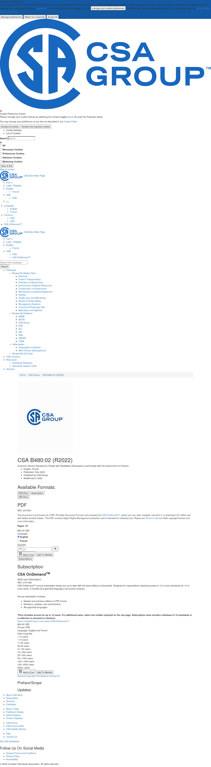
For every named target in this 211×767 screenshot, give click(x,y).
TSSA (21, 341)
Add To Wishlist (44, 554)
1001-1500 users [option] (25, 661)
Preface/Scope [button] (29, 683)
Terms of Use (152, 518)
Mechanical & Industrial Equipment (35, 291)
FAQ (8, 733)
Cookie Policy (70, 121)
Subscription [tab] (37, 493)
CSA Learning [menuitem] (13, 356)
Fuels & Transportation (30, 279)
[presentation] (1, 111)
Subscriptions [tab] (25, 558)
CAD (14, 197)
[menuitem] (115, 276)
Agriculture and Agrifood (30, 310)
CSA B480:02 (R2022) (53, 374)
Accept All (41, 8)
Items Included (24, 621)
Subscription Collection (30, 347)
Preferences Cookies (13, 153)
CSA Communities (15, 725)
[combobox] (13, 262)
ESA (21, 325)
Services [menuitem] (10, 369)
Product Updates (14, 718)
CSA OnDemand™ (13, 224)
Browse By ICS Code (22, 353)
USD (8, 194)
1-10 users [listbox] (22, 636)
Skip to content (7, 169)
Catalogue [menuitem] (11, 269)
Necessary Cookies (13, 149)
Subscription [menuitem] (18, 344)
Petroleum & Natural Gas (31, 282)
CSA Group (24, 322)
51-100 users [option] (23, 649)
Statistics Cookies (12, 157)
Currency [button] (8, 214)
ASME (22, 316)
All (4, 145)
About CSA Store (14, 694)
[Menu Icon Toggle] (7, 201)
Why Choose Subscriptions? (32, 350)
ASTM (22, 319)
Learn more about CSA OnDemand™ (50, 621)
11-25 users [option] (23, 642)
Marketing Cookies (12, 161)
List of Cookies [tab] (13, 133)
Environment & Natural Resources (35, 285)
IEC (20, 328)
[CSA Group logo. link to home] (105, 63)
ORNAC (22, 338)
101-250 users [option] (24, 652)
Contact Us (54, 675)
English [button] (9, 188)
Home (23, 374)
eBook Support (13, 715)
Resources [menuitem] (11, 359)
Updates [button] (24, 690)
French (15, 191)
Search (3, 138)
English (13, 208)
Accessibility (12, 759)
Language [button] (9, 205)
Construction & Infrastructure (33, 288)
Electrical (23, 276)
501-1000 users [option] (25, 658)
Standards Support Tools (24, 365)
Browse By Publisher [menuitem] (22, 313)
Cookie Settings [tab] (13, 130)
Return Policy (12, 708)
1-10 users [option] (22, 639)
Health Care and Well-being (32, 297)
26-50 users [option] (23, 645)
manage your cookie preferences (108, 8)
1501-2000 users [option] (25, 664)
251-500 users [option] (24, 655)
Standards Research (22, 362)
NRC (21, 334)
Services (10, 701)
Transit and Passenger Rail (32, 307)
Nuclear (22, 294)
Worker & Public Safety (30, 300)
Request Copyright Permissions (32, 675)
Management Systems (29, 304)
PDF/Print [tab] (23, 493)
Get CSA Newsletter (9, 741)
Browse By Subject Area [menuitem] (24, 273)
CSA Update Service (16, 728)
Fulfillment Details (14, 711)
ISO (20, 331)
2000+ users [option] (23, 667)
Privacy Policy (13, 756)
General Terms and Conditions (21, 753)
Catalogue (11, 704)
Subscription (12, 698)
